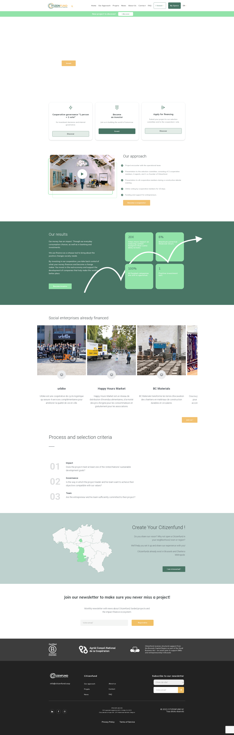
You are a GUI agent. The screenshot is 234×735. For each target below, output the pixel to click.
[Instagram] (65, 711)
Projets (116, 6)
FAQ (149, 6)
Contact (142, 6)
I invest (159, 6)
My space (174, 6)
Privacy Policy (108, 722)
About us (132, 6)
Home (93, 6)
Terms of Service (127, 722)
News (123, 6)
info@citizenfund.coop (60, 683)
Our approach (104, 6)
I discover (125, 14)
